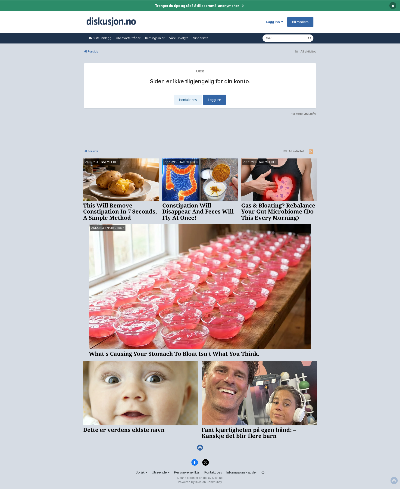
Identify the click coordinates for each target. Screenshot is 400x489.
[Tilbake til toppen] (200, 448)
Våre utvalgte (178, 38)
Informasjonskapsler (241, 472)
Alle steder (294, 38)
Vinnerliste (200, 38)
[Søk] (309, 38)
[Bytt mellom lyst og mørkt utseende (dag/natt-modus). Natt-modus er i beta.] (263, 472)
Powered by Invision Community (200, 482)
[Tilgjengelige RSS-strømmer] (311, 152)
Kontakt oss (188, 100)
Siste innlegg (101, 38)
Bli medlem (300, 22)
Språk (141, 472)
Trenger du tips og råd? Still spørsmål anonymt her (197, 6)
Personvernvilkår (187, 472)
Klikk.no (217, 478)
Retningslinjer (155, 38)
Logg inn (273, 22)
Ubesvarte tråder (128, 38)
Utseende (160, 472)
